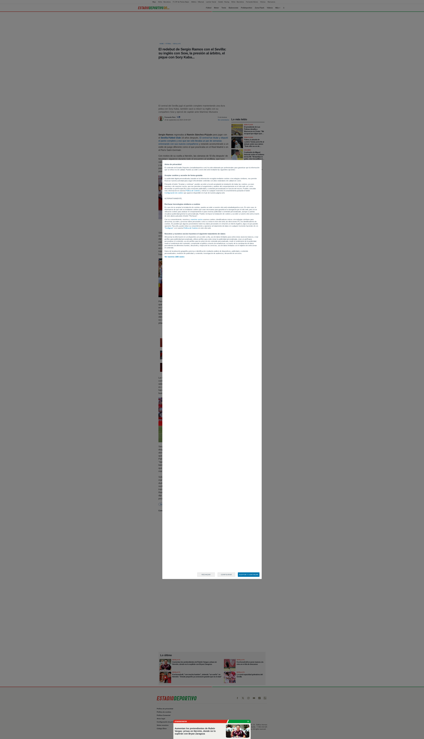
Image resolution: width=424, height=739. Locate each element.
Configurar (226, 574)
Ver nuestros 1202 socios (174, 257)
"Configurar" (169, 228)
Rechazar (206, 574)
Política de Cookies (193, 191)
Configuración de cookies (174, 193)
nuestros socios (197, 219)
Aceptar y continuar (248, 574)
